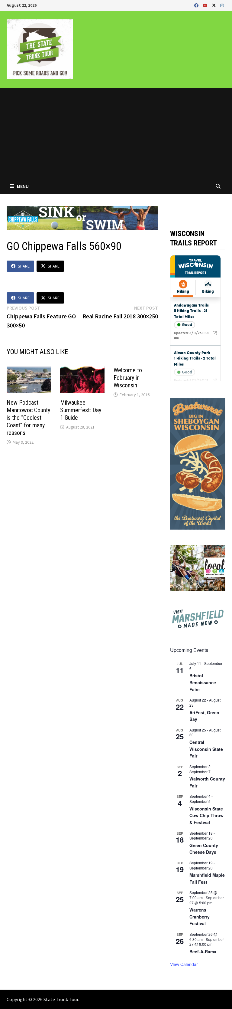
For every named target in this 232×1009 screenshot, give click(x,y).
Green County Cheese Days (203, 848)
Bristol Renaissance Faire (202, 682)
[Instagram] (222, 5)
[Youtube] (205, 5)
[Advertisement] (116, 133)
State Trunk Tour (61, 999)
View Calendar (184, 964)
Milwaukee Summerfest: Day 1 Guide (80, 410)
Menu (22, 186)
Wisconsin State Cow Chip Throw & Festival (206, 815)
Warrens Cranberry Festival (199, 916)
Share (24, 266)
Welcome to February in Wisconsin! (128, 377)
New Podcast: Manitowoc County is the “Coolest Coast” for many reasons (28, 417)
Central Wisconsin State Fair (206, 749)
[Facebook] (197, 5)
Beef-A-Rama (202, 951)
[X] (214, 5)
